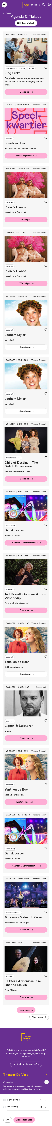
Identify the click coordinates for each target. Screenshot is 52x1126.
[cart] (49, 5)
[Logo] (26, 1037)
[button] (4, 5)
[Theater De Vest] (26, 5)
